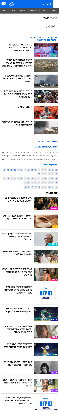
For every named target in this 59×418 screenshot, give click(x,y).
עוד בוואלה (52, 193)
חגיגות (23, 159)
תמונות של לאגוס (48, 141)
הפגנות (30, 159)
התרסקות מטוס (45, 152)
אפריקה (54, 156)
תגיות (47, 3)
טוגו (7, 159)
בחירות (36, 156)
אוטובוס (21, 152)
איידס (15, 152)
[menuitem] (45, 10)
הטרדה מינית (39, 159)
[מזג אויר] (11, 4)
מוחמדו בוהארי (31, 152)
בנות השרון (26, 156)
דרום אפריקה (52, 159)
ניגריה (55, 152)
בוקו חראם (44, 156)
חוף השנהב (15, 159)
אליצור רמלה (6, 152)
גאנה (3, 156)
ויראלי (13, 10)
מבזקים (34, 10)
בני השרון (16, 156)
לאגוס (46, 18)
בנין (8, 156)
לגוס (3, 159)
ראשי (54, 10)
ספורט (23, 10)
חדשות (45, 10)
